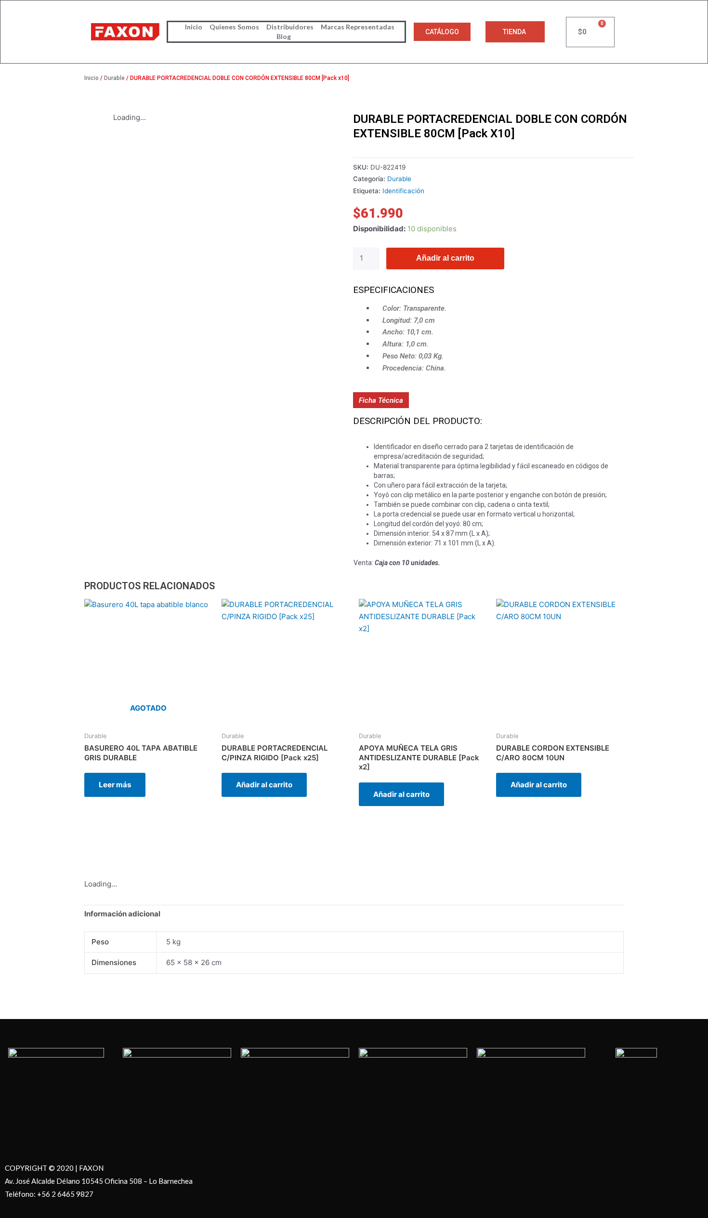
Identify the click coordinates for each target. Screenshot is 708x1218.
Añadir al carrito (445, 258)
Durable (114, 78)
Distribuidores (290, 27)
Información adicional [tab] (122, 913)
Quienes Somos (234, 27)
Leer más (115, 784)
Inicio (193, 27)
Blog (283, 36)
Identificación (403, 191)
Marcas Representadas (357, 27)
